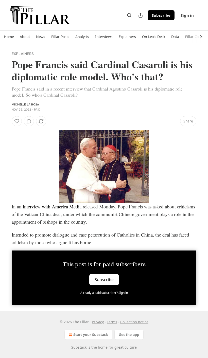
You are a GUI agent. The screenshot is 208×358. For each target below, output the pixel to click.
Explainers (23, 53)
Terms (112, 321)
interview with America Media (52, 206)
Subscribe (161, 15)
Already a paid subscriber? (104, 293)
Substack (78, 347)
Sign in (187, 15)
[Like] (17, 121)
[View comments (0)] (29, 121)
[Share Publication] (140, 15)
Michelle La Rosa (25, 104)
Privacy (98, 321)
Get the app (129, 334)
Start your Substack (90, 334)
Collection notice (134, 321)
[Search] (129, 15)
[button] (9, 37)
